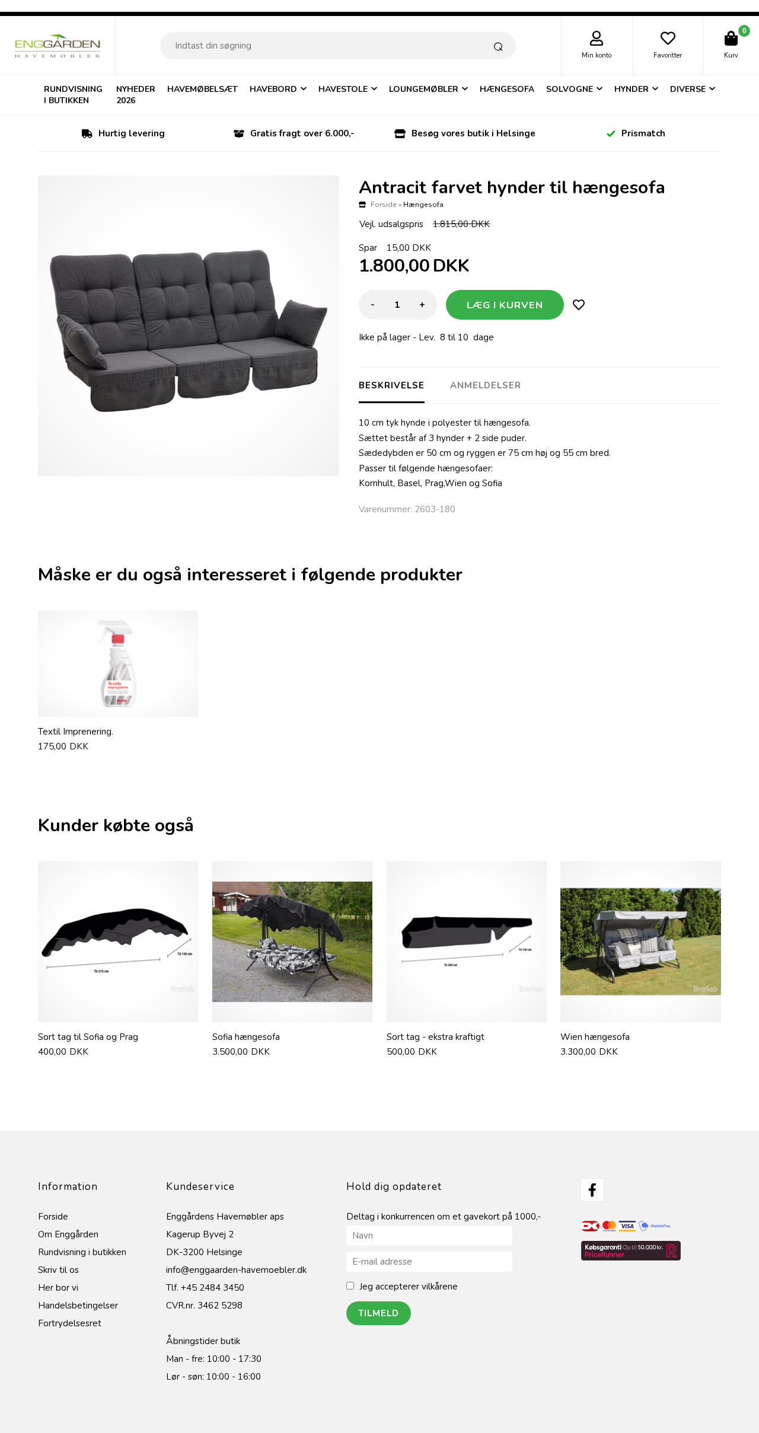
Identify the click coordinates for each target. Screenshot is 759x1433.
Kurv (731, 55)
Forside (384, 204)
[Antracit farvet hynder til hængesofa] (188, 325)
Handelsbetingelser (78, 1305)
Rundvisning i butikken (73, 95)
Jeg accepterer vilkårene (408, 1286)
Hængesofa (507, 89)
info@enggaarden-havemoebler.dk (236, 1270)
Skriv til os (58, 1270)
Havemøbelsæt (202, 89)
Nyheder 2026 (135, 95)
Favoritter (667, 55)
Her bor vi (58, 1288)
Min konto (596, 55)
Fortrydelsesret (69, 1323)
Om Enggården (68, 1234)
